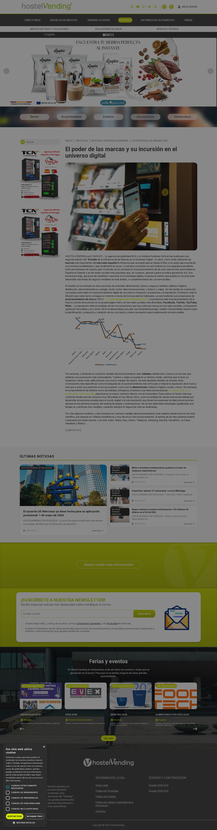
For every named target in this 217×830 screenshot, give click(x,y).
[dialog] (108, 415)
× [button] (44, 747)
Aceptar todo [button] (15, 816)
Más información (13, 780)
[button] (25, 822)
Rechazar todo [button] (35, 816)
